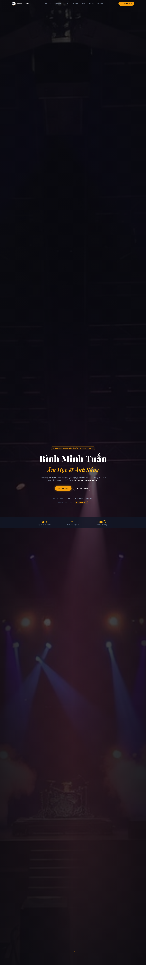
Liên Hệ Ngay (127, 3)
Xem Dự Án (64, 488)
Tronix (83, 3)
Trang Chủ (47, 3)
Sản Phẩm (75, 3)
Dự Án (67, 3)
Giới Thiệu (100, 3)
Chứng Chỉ (58, 3)
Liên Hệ (91, 3)
